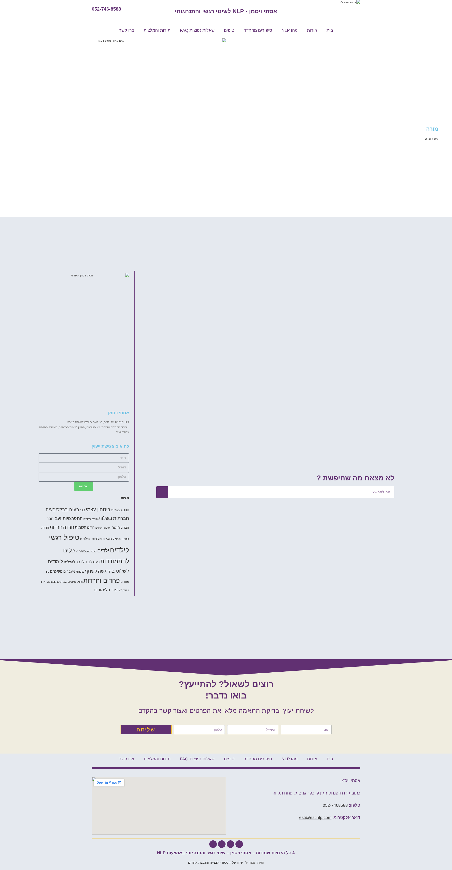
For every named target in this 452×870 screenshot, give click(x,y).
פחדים (125, 581)
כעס (96, 562)
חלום (91, 527)
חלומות (80, 527)
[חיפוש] (162, 492)
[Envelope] (222, 844)
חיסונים (99, 527)
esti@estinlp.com (315, 817)
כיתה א (81, 551)
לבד (88, 561)
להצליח (69, 562)
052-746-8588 (106, 9)
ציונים (80, 581)
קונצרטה (51, 581)
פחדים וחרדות (101, 580)
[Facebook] (239, 844)
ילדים (103, 551)
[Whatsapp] (230, 844)
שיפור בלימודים (108, 589)
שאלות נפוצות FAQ (197, 30)
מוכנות (80, 571)
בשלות (105, 518)
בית (330, 30)
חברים (125, 527)
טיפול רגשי (113, 539)
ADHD (125, 510)
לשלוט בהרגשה (113, 571)
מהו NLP (290, 30)
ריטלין (125, 590)
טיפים (229, 30)
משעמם (56, 571)
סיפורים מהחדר (258, 30)
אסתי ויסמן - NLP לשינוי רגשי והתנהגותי (226, 11)
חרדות (56, 527)
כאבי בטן (91, 551)
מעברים (69, 571)
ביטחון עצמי (98, 509)
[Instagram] (213, 844)
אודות (312, 30)
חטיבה (107, 527)
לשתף (91, 571)
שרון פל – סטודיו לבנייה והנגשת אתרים (215, 862)
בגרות (115, 510)
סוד (47, 571)
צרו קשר (126, 30)
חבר (50, 518)
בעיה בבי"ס (67, 509)
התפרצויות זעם (68, 518)
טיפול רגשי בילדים (92, 539)
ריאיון (43, 581)
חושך (116, 527)
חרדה (68, 527)
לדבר (80, 562)
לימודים (55, 561)
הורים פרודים (90, 519)
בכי (82, 509)
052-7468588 (335, 805)
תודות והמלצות (157, 30)
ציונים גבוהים (66, 581)
